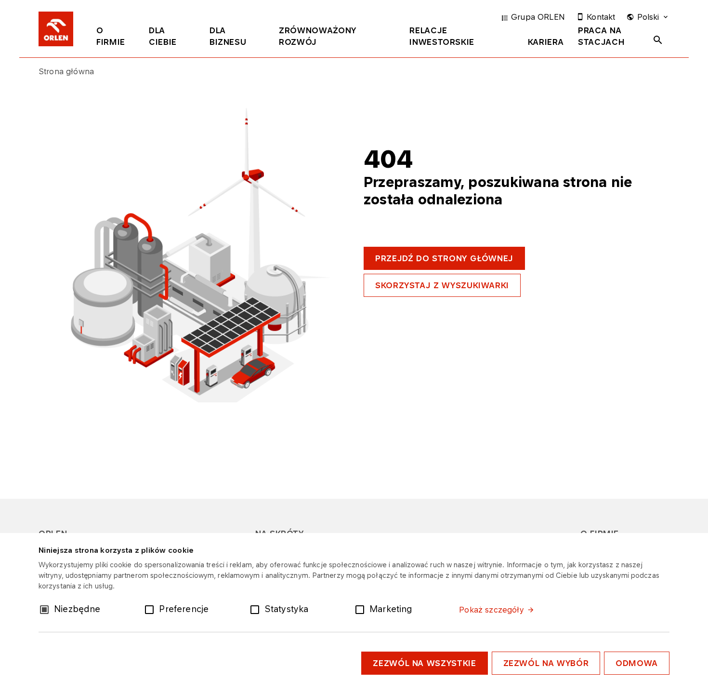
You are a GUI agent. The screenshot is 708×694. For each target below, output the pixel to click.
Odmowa (637, 663)
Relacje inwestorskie (441, 36)
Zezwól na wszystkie (424, 663)
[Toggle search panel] (657, 40)
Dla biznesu (228, 36)
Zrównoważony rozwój (317, 36)
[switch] (151, 608)
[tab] (115, 38)
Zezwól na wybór (546, 663)
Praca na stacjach (601, 36)
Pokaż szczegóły (491, 609)
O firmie (110, 36)
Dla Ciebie (163, 36)
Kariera (546, 42)
